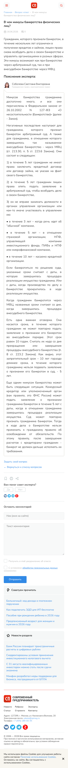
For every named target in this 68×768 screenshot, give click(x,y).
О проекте (20, 710)
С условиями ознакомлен (31, 569)
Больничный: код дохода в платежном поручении (29, 602)
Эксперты (33, 707)
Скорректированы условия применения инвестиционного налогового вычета (29, 657)
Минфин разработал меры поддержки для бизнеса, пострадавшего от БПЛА (31, 678)
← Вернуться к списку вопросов (23, 467)
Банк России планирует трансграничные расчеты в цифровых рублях (30, 648)
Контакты (32, 710)
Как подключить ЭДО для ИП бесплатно (30, 609)
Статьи (7, 710)
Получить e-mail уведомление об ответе (30, 561)
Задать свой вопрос (15, 461)
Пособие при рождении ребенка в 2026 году (32, 615)
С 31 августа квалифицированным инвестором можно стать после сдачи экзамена (28, 667)
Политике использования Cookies (38, 756)
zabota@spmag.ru (31, 718)
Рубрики (19, 707)
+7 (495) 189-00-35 (22, 720)
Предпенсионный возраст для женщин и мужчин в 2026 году (30, 623)
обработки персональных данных (40, 567)
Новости (8, 707)
